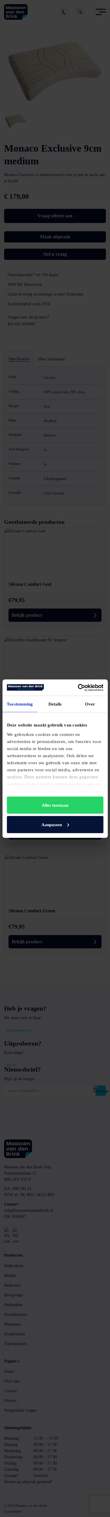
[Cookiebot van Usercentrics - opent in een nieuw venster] (78, 687)
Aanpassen (51, 824)
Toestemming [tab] (20, 704)
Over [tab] (90, 704)
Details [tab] (55, 704)
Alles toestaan (55, 805)
